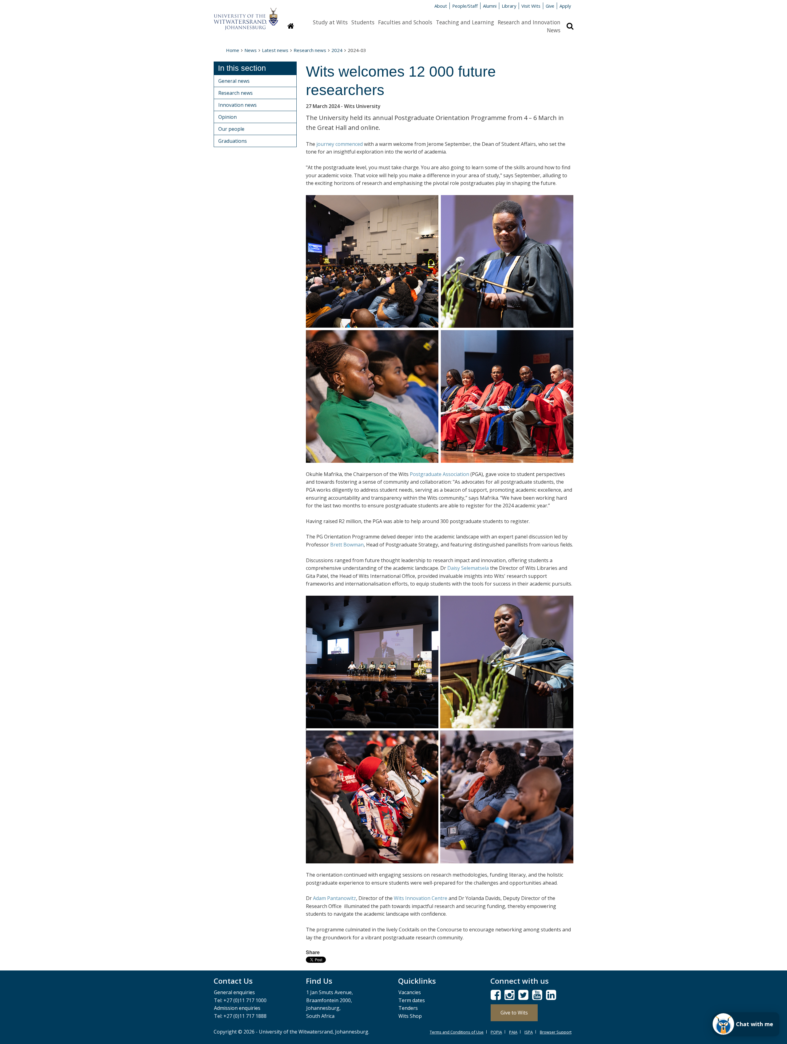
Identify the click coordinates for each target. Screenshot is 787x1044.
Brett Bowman (347, 544)
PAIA (513, 1032)
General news (234, 81)
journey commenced (339, 144)
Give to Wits (514, 1012)
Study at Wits (330, 22)
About (440, 6)
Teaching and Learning (465, 22)
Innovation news (237, 105)
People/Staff (465, 6)
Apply (565, 6)
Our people (231, 129)
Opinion (227, 117)
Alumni (489, 6)
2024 (336, 50)
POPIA (496, 1032)
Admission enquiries (237, 1008)
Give (550, 6)
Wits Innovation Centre (420, 898)
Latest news (275, 50)
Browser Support (555, 1032)
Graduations (232, 141)
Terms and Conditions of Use (457, 1032)
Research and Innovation (529, 22)
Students (362, 22)
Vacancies (409, 992)
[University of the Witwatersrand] (246, 15)
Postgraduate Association (439, 474)
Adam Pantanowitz (334, 898)
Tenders (408, 1008)
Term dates (411, 1000)
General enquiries (234, 992)
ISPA (528, 1032)
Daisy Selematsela (468, 568)
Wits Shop (410, 1016)
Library (509, 6)
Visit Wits (530, 6)
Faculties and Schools (405, 22)
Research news (310, 50)
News (553, 30)
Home (232, 50)
